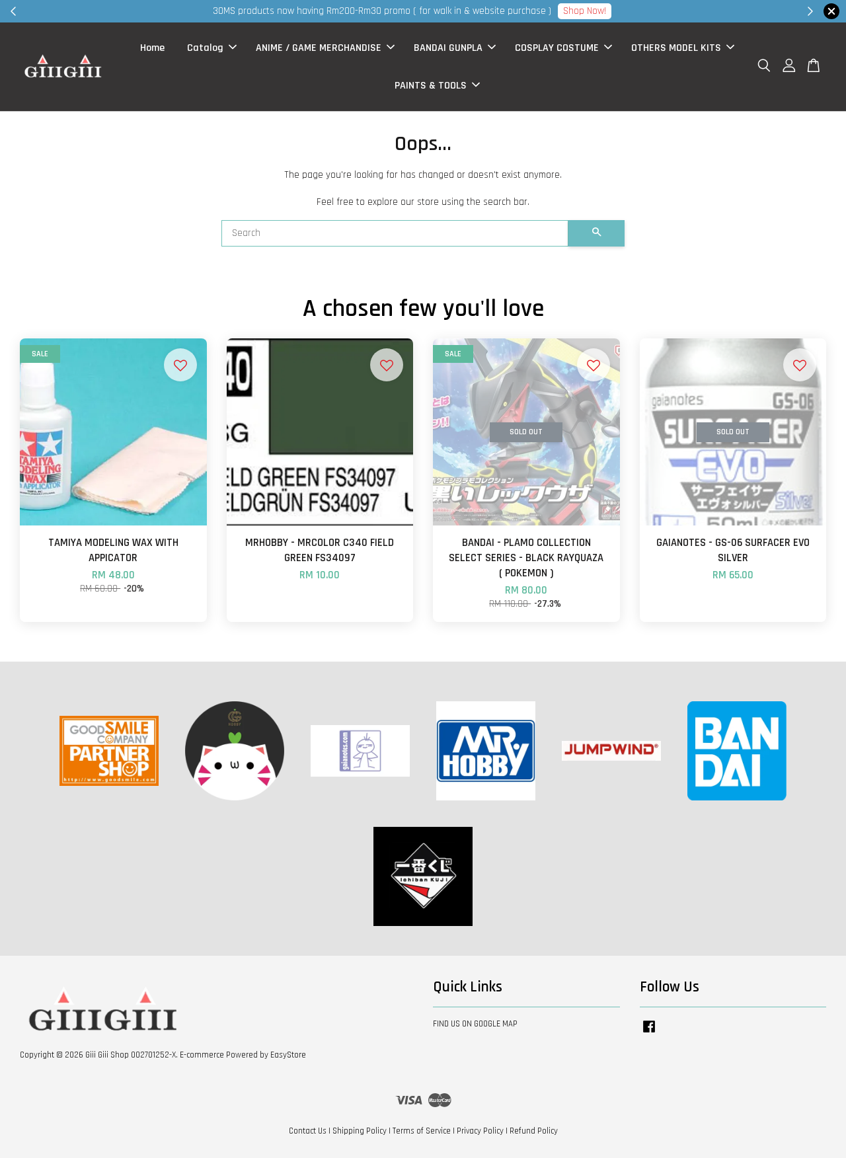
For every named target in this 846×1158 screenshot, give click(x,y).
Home (152, 48)
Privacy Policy (480, 1131)
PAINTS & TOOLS (431, 86)
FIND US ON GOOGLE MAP (475, 1024)
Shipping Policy (359, 1131)
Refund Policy (534, 1131)
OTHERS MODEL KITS (676, 48)
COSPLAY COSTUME (557, 48)
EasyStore (288, 1055)
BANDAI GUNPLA (448, 48)
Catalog (205, 48)
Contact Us (308, 1131)
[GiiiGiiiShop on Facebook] (649, 1033)
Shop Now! (584, 11)
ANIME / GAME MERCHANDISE (318, 48)
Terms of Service (422, 1131)
